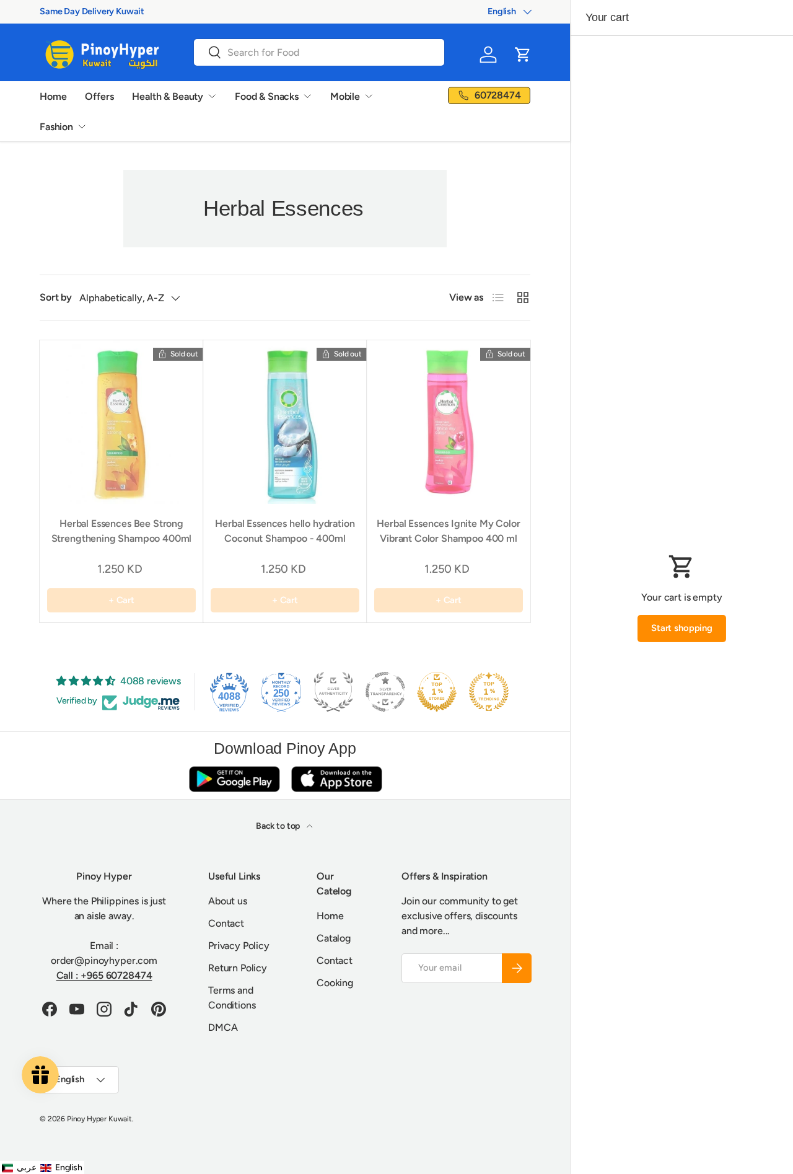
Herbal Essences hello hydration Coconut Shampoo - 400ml (284, 531)
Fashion (56, 127)
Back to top (279, 826)
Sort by (56, 297)
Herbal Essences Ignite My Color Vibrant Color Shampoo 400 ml (448, 531)
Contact (226, 923)
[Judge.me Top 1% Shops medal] (437, 692)
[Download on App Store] (336, 779)
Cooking (335, 983)
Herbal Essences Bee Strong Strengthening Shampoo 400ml (121, 531)
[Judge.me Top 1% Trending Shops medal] (489, 692)
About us (227, 901)
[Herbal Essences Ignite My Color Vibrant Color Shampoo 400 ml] (448, 422)
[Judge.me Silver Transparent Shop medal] (385, 692)
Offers (99, 96)
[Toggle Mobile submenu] (368, 96)
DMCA (222, 1027)
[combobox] (319, 52)
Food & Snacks (267, 96)
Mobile (345, 96)
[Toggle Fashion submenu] (81, 126)
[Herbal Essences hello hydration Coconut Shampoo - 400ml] (285, 422)
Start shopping (681, 627)
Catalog (334, 938)
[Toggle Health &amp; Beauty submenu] (211, 96)
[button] (523, 54)
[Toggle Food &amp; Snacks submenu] (307, 96)
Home (53, 96)
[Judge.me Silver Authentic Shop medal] (333, 692)
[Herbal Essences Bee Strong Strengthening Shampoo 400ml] (121, 422)
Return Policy (237, 968)
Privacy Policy (238, 945)
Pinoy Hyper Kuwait (99, 1118)
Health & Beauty (167, 96)
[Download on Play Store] (234, 779)
